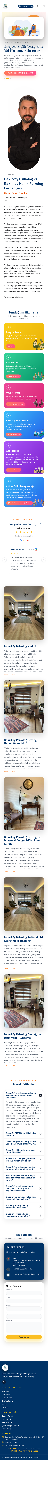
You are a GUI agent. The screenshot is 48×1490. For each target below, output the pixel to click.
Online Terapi (7, 1429)
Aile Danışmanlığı (8, 1422)
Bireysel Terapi (7, 1416)
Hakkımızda (6, 1395)
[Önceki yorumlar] (4, 560)
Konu (7, 1313)
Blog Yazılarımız (7, 1401)
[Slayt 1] (4, 78)
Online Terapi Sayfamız (15, 404)
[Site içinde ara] (38, 6)
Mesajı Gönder (24, 1337)
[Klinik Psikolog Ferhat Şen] (4, 6)
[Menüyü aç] (44, 6)
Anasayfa (5, 1391)
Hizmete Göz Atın (13, 470)
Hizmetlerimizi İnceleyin (20, 73)
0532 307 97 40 (26, 1269)
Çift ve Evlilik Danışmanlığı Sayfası (19, 503)
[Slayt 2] (7, 78)
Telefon (8, 1305)
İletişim (5, 1407)
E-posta (8, 1297)
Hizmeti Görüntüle (14, 434)
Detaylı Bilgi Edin (13, 376)
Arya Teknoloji (30, 1451)
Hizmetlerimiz (7, 1398)
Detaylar (10, 346)
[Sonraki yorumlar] (43, 560)
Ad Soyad (9, 1290)
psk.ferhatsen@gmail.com (30, 1274)
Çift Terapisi (6, 1419)
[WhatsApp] (4, 1382)
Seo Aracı (12, 1449)
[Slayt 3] (10, 78)
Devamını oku (9, 674)
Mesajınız (9, 1321)
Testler (4, 1404)
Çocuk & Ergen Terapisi (10, 1426)
